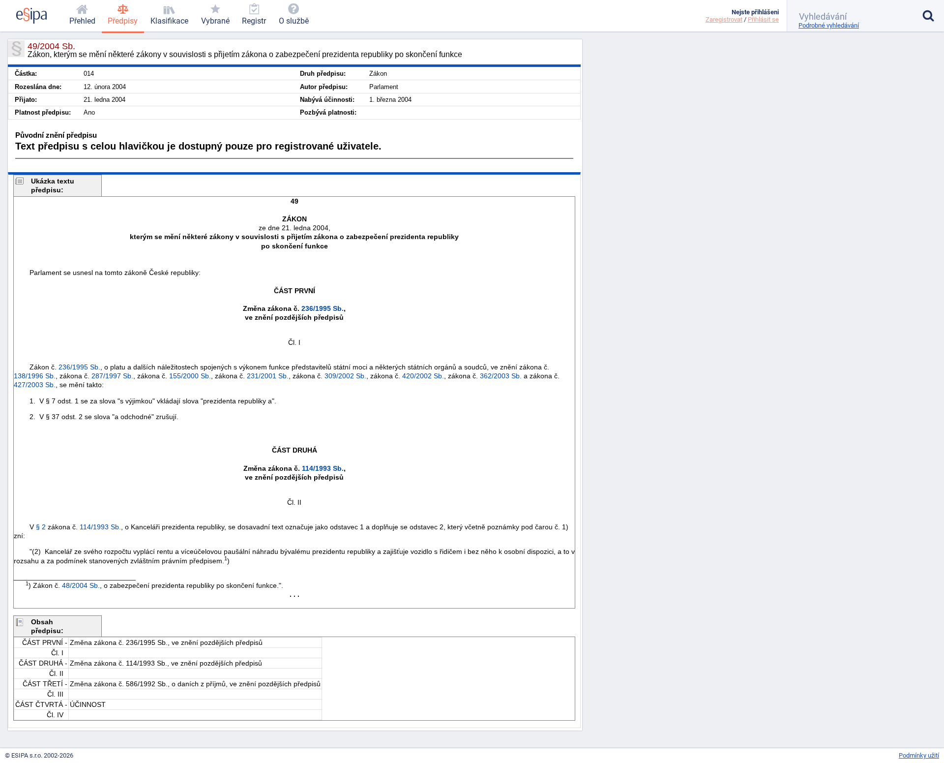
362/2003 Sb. (501, 376)
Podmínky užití (919, 755)
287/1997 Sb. (112, 376)
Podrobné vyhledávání (828, 25)
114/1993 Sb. (323, 468)
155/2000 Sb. (190, 376)
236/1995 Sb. (322, 308)
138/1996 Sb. (35, 376)
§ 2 (41, 527)
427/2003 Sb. (35, 385)
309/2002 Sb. (345, 376)
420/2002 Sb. (423, 376)
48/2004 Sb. (81, 585)
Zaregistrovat (724, 19)
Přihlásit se (763, 19)
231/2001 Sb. (268, 376)
